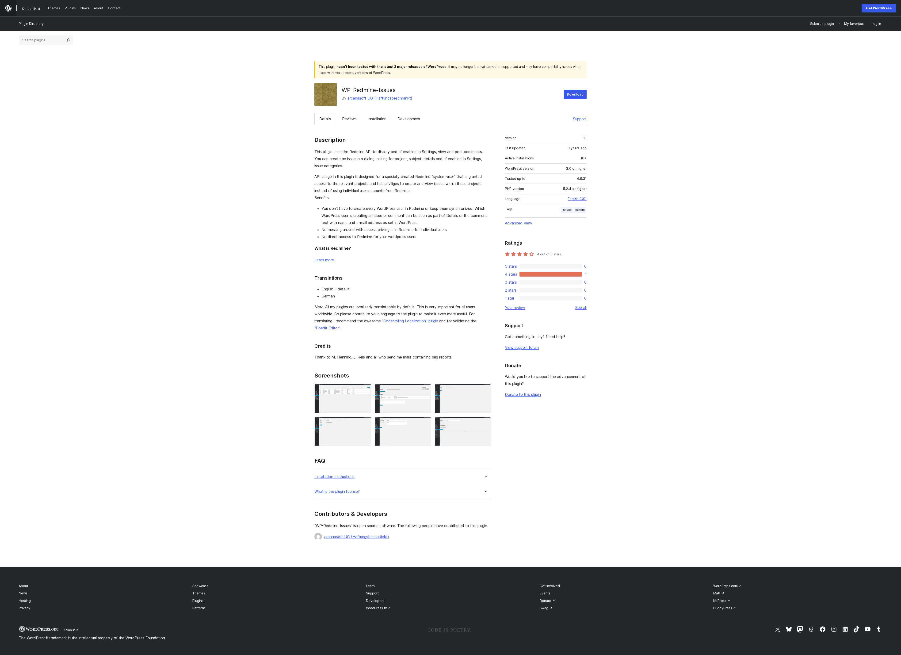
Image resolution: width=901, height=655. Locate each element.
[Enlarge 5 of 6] (424, 423)
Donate (547, 601)
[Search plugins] (68, 40)
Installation (377, 118)
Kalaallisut (71, 630)
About (23, 586)
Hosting (25, 601)
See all (581, 307)
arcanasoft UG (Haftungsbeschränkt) (379, 98)
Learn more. (324, 260)
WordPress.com (727, 586)
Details (325, 118)
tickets (580, 210)
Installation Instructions (334, 476)
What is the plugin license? (337, 491)
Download (575, 94)
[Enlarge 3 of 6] (485, 390)
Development (408, 118)
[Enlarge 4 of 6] (364, 423)
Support (580, 118)
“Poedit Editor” (327, 328)
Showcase (200, 586)
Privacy (24, 608)
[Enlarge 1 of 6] (364, 390)
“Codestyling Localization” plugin (410, 321)
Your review (515, 307)
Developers (375, 601)
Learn (370, 586)
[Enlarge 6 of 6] (485, 423)
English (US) (577, 199)
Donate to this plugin (523, 394)
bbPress (721, 601)
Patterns (199, 608)
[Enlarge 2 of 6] (424, 390)
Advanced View (518, 223)
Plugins (197, 601)
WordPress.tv (378, 608)
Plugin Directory (31, 24)
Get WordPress (879, 8)
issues (567, 210)
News (23, 593)
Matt (718, 593)
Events (545, 593)
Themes (198, 593)
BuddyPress (724, 608)
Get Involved (550, 586)
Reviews (349, 118)
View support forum (522, 347)
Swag (546, 608)
